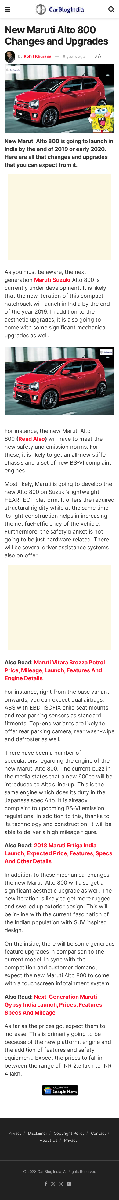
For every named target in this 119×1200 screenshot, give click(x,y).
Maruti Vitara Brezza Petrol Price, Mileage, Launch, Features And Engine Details (55, 670)
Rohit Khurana (38, 56)
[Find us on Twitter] (53, 1184)
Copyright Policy (69, 1133)
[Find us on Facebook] (46, 1184)
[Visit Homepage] (59, 9)
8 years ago (74, 56)
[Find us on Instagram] (61, 1184)
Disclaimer (37, 1133)
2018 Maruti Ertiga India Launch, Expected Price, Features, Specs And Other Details (58, 853)
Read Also (31, 439)
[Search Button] (111, 9)
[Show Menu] (7, 9)
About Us (49, 1140)
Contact (98, 1133)
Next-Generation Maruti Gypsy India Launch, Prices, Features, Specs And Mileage (54, 1004)
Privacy (15, 1133)
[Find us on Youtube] (69, 1184)
